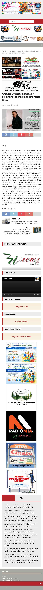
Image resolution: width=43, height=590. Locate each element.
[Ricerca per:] (21, 21)
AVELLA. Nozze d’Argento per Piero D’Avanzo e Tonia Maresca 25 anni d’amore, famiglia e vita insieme (19, 543)
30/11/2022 (6, 105)
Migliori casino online (22, 336)
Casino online (22, 321)
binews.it (15, 105)
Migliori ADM (22, 307)
